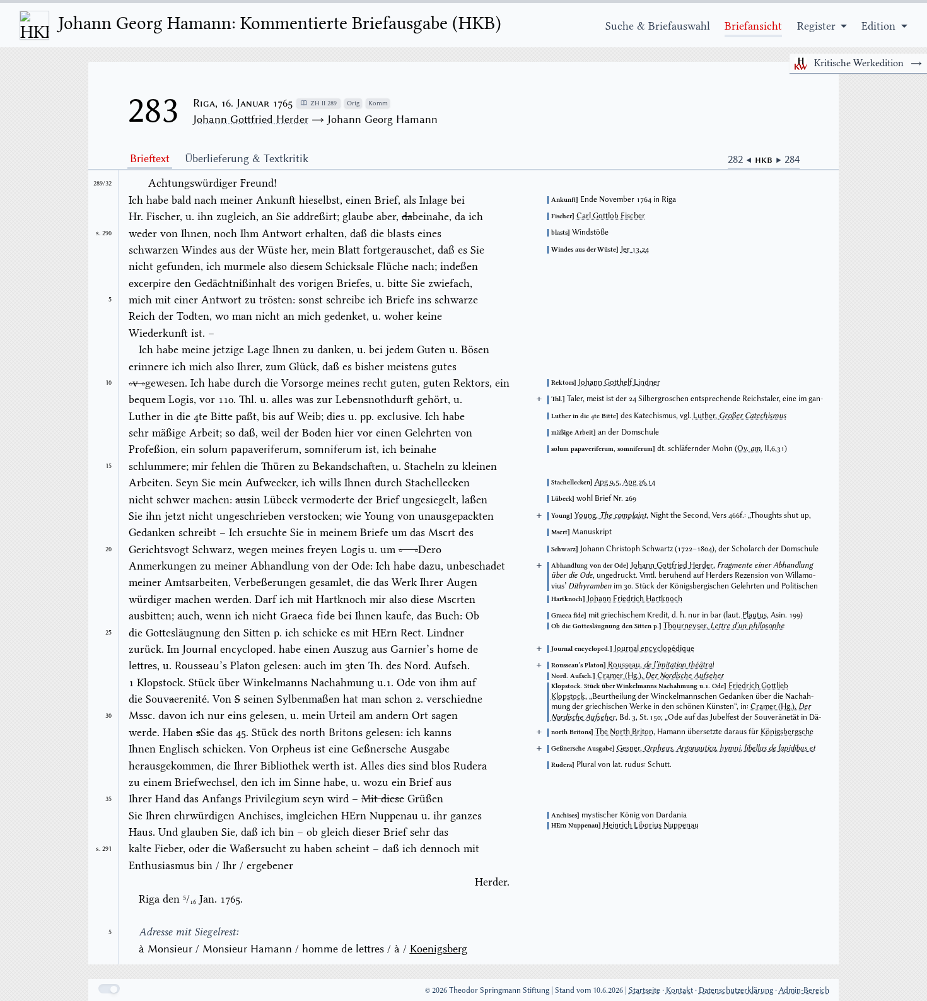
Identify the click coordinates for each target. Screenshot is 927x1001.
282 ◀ (741, 159)
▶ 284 (788, 159)
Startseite (644, 990)
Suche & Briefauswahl (657, 26)
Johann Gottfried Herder (250, 119)
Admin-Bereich (804, 990)
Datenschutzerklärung (736, 990)
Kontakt (679, 990)
